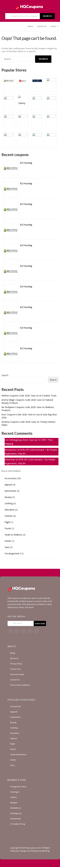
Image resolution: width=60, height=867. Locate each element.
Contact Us (15, 679)
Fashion (8, 515)
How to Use (15, 669)
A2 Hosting (26, 162)
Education (9, 509)
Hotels (8, 540)
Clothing (9, 503)
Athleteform (15, 808)
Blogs (12, 653)
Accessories (10, 478)
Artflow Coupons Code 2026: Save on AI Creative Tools (29, 395)
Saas (7, 547)
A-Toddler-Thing (17, 824)
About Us (14, 658)
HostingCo (15, 792)
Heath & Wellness (13, 534)
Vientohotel (15, 818)
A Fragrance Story (18, 786)
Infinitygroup (16, 813)
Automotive (10, 490)
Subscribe (40, 624)
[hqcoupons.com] (30, 6)
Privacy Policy (16, 663)
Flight (7, 522)
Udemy (13, 797)
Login (53, 26)
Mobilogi (46, 851)
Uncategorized (12, 553)
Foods (8, 528)
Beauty (8, 497)
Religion (14, 802)
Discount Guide (17, 674)
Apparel (8, 484)
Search (47, 16)
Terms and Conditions (20, 685)
